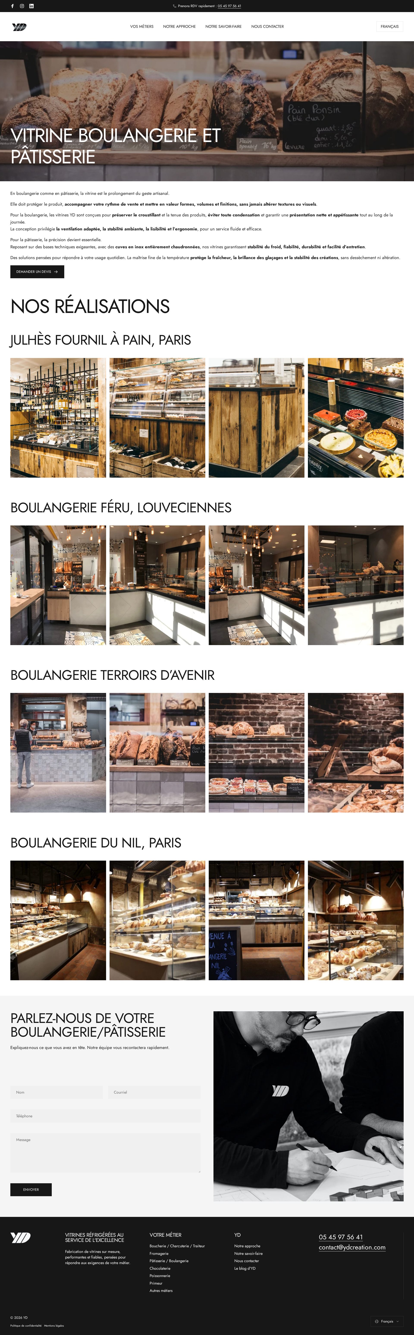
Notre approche (247, 1246)
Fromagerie (159, 1253)
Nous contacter (246, 1260)
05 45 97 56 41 (229, 5)
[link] (58, 418)
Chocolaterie (160, 1268)
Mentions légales (54, 1326)
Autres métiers (161, 1290)
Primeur (156, 1283)
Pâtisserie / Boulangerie (169, 1260)
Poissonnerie (160, 1275)
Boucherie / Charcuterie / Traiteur (177, 1246)
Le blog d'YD (245, 1268)
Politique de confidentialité (26, 1326)
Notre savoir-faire (248, 1253)
